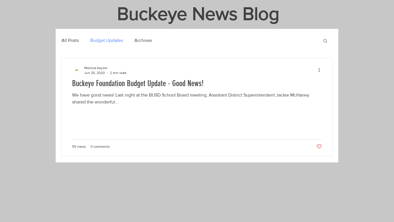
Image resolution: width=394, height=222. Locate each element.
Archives (143, 40)
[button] (325, 41)
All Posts (70, 40)
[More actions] (321, 69)
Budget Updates (106, 40)
